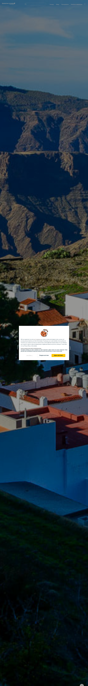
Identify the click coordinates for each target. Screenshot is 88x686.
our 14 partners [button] (37, 339)
